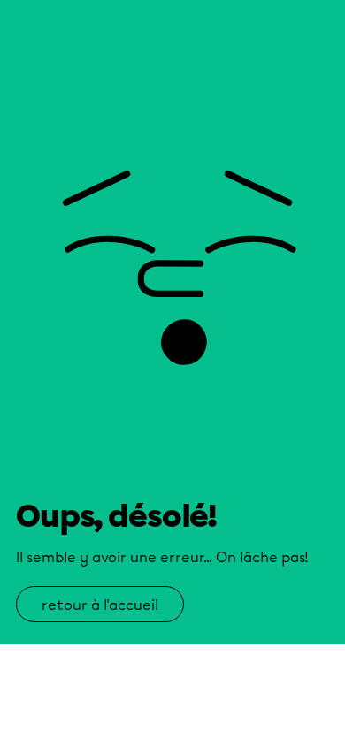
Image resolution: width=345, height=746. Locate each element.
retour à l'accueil (100, 605)
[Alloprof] (71, 65)
